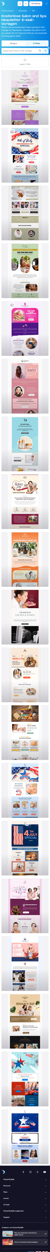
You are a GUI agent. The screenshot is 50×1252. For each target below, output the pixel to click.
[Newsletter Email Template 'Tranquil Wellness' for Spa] (25, 963)
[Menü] (46, 3)
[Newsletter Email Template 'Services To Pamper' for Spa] (25, 732)
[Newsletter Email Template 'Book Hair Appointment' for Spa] (25, 617)
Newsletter (23, 11)
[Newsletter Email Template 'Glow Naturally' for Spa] (25, 559)
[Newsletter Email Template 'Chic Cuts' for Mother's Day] (25, 1021)
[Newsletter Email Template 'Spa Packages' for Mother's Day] (25, 674)
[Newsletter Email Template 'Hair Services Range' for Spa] (25, 213)
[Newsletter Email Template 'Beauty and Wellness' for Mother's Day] (25, 905)
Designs (13, 43)
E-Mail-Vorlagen (7, 11)
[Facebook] (23, 1172)
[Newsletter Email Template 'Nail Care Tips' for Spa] (25, 328)
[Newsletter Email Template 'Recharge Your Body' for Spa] (25, 97)
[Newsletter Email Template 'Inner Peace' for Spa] (25, 270)
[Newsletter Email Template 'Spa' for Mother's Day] (25, 501)
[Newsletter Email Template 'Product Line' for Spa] (25, 444)
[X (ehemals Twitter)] (37, 1172)
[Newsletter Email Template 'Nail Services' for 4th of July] (25, 155)
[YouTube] (44, 1172)
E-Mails (36, 43)
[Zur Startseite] (2, 3)
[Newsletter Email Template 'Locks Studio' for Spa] (25, 386)
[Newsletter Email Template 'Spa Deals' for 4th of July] (25, 1079)
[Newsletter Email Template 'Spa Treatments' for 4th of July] (25, 790)
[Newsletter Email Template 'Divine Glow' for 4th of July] (25, 1136)
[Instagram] (30, 1172)
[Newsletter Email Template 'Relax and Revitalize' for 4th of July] (25, 848)
